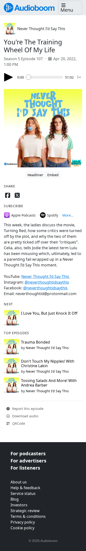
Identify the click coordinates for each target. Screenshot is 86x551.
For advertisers (28, 460)
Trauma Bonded (35, 342)
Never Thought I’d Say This (45, 276)
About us (19, 482)
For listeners (25, 468)
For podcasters (28, 453)
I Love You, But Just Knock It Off (49, 313)
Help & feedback (25, 487)
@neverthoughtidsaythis (47, 282)
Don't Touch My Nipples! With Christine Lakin (47, 363)
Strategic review (25, 510)
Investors (19, 505)
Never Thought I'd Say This (41, 28)
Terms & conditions (28, 516)
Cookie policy (22, 527)
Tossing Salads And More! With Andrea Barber (49, 383)
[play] (8, 77)
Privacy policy (23, 522)
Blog (15, 499)
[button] (70, 8)
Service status (23, 493)
